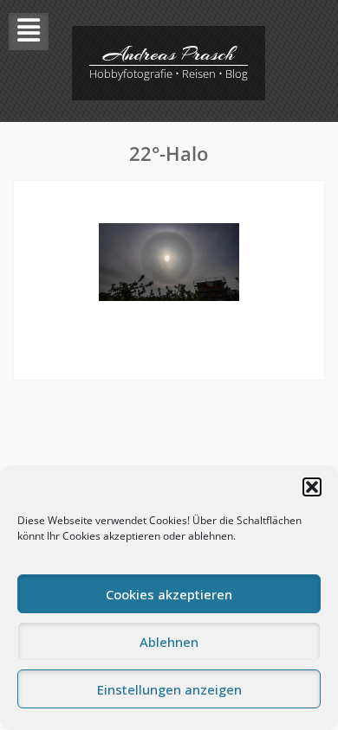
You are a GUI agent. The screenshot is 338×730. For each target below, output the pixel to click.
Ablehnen (169, 641)
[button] (312, 487)
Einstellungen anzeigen (169, 689)
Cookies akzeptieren (169, 594)
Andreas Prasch (168, 53)
